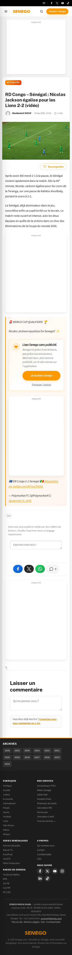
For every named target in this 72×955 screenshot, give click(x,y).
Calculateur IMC (44, 807)
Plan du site (17, 922)
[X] (47, 871)
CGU (39, 858)
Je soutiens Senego (41, 375)
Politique (7, 785)
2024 (27, 750)
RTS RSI (7, 892)
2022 (47, 750)
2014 (7, 764)
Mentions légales (32, 922)
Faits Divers (8, 825)
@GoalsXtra (51, 481)
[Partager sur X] (29, 569)
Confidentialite (44, 854)
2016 (47, 757)
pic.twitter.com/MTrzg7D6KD (26, 486)
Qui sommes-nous (45, 845)
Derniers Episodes (11, 845)
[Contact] (44, 3)
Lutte (5, 821)
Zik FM (6, 883)
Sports (6, 812)
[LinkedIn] (40, 878)
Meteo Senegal (44, 790)
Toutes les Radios (11, 874)
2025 (17, 750)
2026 (7, 750)
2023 (37, 750)
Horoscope (42, 812)
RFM (5, 879)
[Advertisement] (36, 48)
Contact (41, 850)
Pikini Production (11, 863)
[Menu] (6, 11)
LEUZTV (7, 858)
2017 (37, 757)
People (6, 807)
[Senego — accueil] (21, 11)
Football (7, 816)
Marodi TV (8, 850)
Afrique (6, 834)
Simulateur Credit (45, 816)
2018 (27, 757)
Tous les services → (46, 821)
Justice (6, 794)
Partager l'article (41, 384)
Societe (6, 790)
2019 (17, 757)
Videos (6, 829)
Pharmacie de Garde (46, 803)
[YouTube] (63, 3)
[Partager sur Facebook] (18, 569)
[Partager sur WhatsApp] (40, 569)
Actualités (13, 82)
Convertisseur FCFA (46, 785)
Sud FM (6, 887)
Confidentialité (53, 922)
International (9, 803)
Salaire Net (42, 794)
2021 (57, 750)
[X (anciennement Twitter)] (57, 3)
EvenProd (7, 854)
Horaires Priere (44, 799)
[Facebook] (51, 3)
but (9, 515)
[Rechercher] (41, 11)
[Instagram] (62, 871)
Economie (8, 799)
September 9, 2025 (20, 501)
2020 (7, 757)
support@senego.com (51, 918)
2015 (57, 757)
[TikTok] (68, 3)
